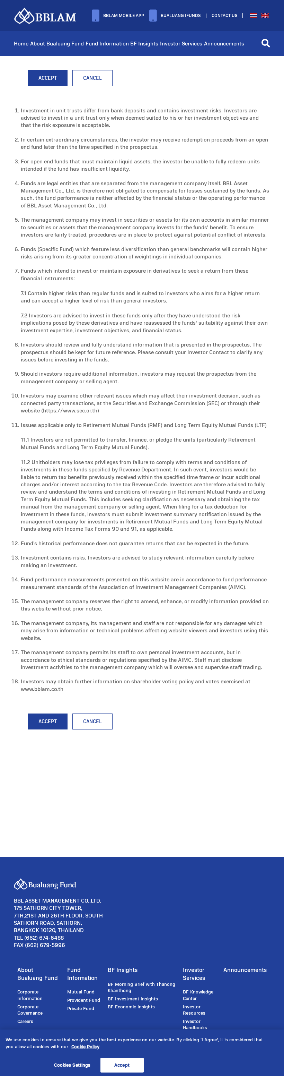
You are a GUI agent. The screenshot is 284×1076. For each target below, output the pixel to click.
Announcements (224, 44)
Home (21, 44)
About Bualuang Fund (57, 44)
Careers (25, 1021)
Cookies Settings (72, 1065)
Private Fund (80, 1009)
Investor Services (181, 44)
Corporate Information (30, 995)
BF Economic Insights (131, 1007)
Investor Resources (194, 1010)
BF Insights (144, 44)
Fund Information (107, 44)
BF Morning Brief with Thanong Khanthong (141, 987)
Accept (47, 78)
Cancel (92, 78)
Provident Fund (83, 1000)
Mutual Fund (81, 992)
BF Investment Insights (133, 999)
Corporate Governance (30, 1010)
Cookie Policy (85, 1046)
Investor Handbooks (195, 1024)
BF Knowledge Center (198, 995)
